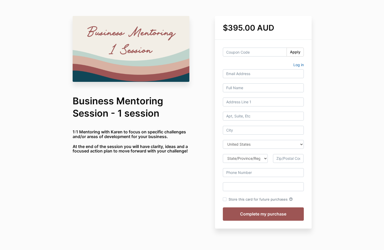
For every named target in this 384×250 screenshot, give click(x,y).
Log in (298, 64)
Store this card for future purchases (261, 199)
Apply (295, 52)
